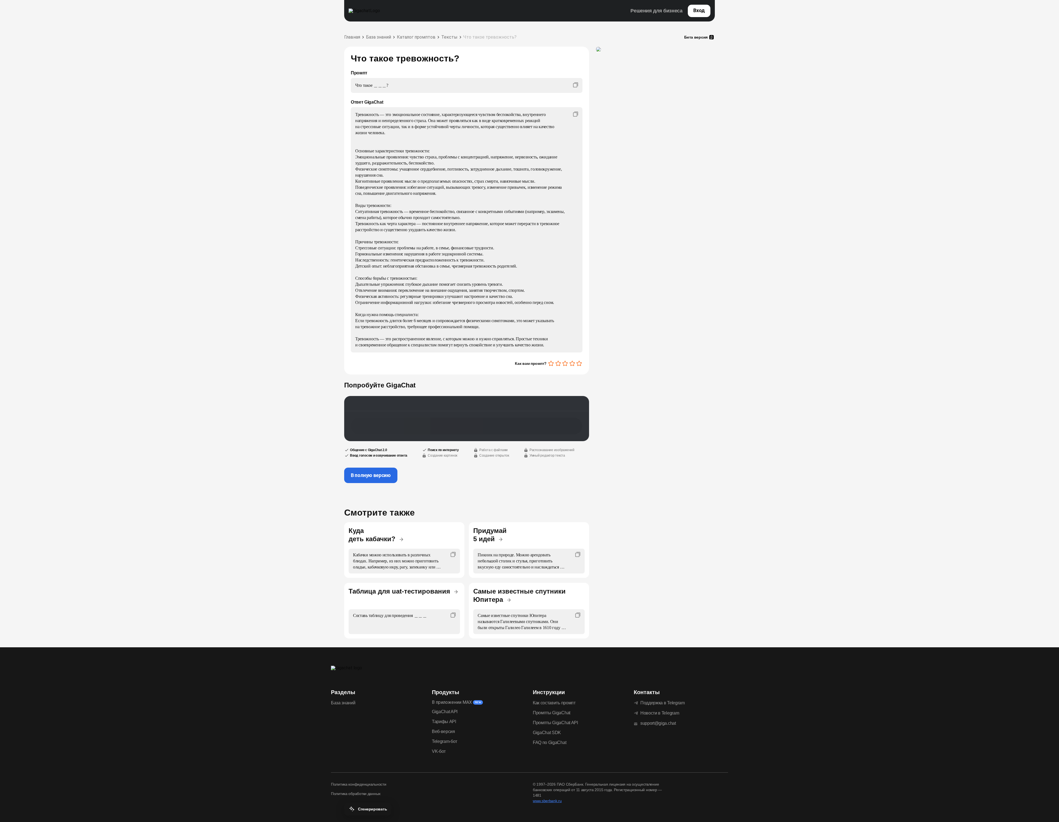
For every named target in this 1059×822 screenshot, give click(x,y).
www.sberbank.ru (547, 801)
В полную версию (371, 475)
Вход (699, 10)
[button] (367, 809)
